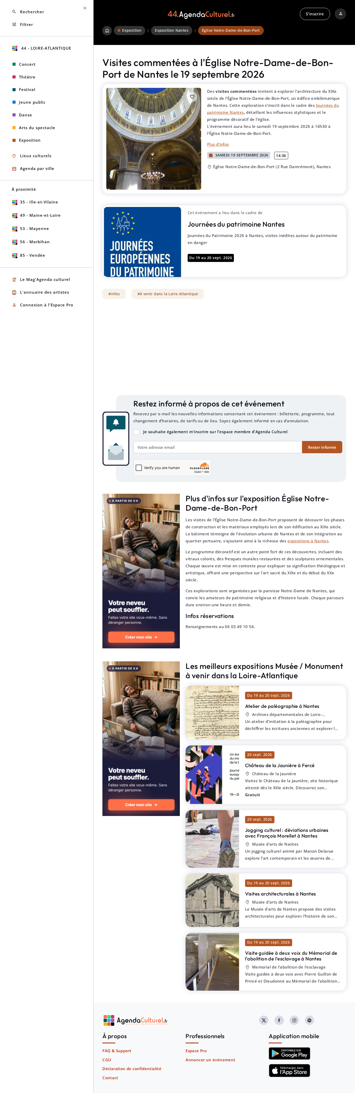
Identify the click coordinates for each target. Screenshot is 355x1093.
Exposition (30, 140)
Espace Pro (196, 1050)
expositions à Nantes (307, 540)
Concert (27, 64)
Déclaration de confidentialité (131, 1068)
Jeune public (32, 102)
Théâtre (27, 77)
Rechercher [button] (28, 12)
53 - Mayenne (34, 228)
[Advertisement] (224, 347)
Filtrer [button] (22, 25)
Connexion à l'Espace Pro (42, 305)
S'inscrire (315, 13)
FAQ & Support (116, 1050)
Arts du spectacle (37, 127)
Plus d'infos (218, 144)
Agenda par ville (33, 169)
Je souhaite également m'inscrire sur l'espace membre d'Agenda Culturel (215, 431)
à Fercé (280, 765)
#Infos (114, 294)
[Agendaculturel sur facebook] (279, 1020)
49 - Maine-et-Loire (40, 215)
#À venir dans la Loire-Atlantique (167, 294)
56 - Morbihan (35, 241)
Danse (25, 114)
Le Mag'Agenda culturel (41, 280)
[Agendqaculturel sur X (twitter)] (263, 1020)
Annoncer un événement (210, 1059)
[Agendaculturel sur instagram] (294, 1020)
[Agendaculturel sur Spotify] (309, 1020)
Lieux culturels (31, 156)
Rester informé (322, 447)
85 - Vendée (32, 255)
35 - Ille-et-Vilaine (39, 202)
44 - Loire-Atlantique (45, 48)
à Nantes (282, 706)
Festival (27, 89)
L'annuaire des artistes (40, 292)
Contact (110, 1077)
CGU (106, 1059)
